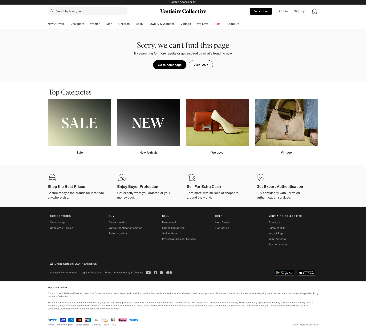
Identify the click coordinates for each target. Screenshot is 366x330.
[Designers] (87, 23)
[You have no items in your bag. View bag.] (314, 11)
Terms (107, 272)
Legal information (90, 272)
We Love (203, 24)
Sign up (299, 11)
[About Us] (242, 23)
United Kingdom (65, 324)
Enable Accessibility (183, 2)
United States (82, 324)
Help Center (222, 222)
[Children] (132, 23)
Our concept (58, 222)
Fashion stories (278, 245)
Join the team (277, 239)
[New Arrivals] (67, 23)
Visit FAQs (200, 64)
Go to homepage (170, 64)
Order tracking (118, 222)
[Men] (115, 23)
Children (124, 24)
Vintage (186, 24)
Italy (114, 324)
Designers (77, 24)
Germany (96, 324)
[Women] (103, 23)
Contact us (222, 228)
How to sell (169, 222)
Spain (106, 324)
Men (109, 24)
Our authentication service (125, 228)
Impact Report (278, 233)
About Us (233, 24)
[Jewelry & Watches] (177, 23)
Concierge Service (61, 228)
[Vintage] (194, 23)
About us (274, 222)
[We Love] (211, 23)
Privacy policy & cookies (128, 272)
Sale (218, 24)
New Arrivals (56, 24)
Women (95, 24)
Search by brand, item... (70, 11)
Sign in (283, 11)
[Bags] (145, 23)
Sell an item (261, 11)
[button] (314, 11)
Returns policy (118, 233)
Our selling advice (173, 228)
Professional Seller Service (179, 239)
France (51, 324)
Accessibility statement (63, 272)
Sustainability (277, 228)
